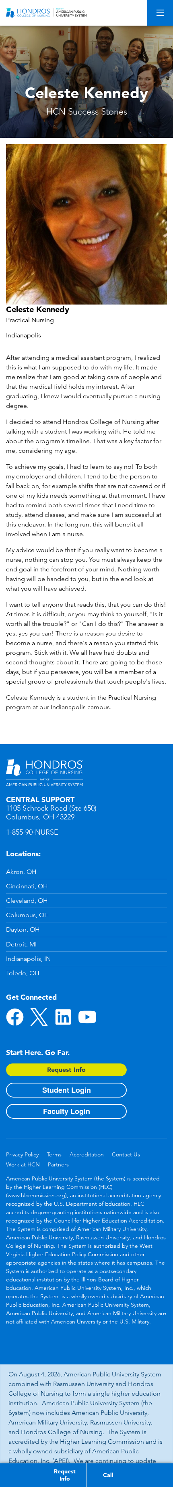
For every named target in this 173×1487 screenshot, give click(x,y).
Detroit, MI (21, 944)
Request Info (66, 1069)
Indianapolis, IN (28, 958)
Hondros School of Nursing (44, 773)
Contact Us (126, 1154)
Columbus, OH (27, 915)
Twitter (39, 1017)
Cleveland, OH (27, 900)
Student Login (66, 1090)
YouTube (87, 1017)
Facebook (15, 1017)
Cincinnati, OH (27, 886)
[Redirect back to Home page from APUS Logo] (46, 12)
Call (108, 1475)
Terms (54, 1154)
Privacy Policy (22, 1154)
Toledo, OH (22, 973)
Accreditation (87, 1154)
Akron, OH (21, 872)
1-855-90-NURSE (32, 832)
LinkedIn (63, 1017)
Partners (58, 1164)
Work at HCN (23, 1164)
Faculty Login (66, 1111)
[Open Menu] (160, 13)
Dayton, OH (23, 929)
